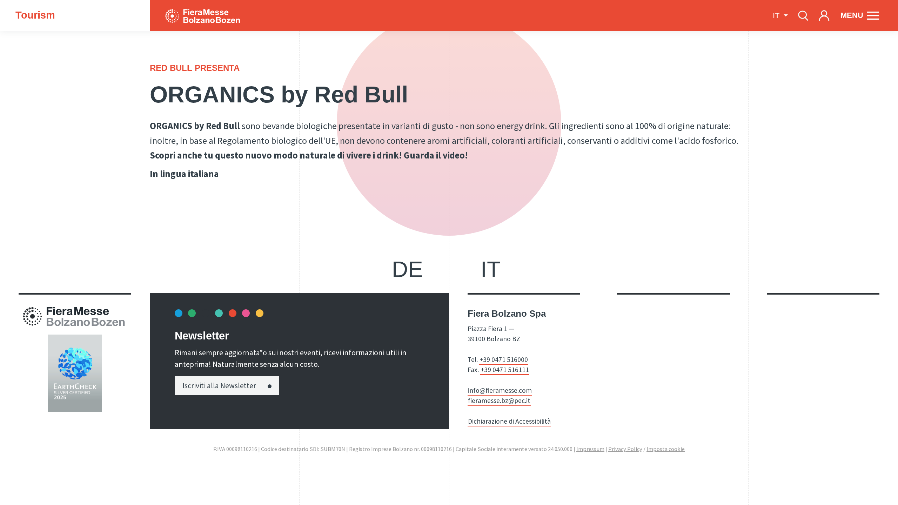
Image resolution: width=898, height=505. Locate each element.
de (407, 269)
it (491, 269)
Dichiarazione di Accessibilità (509, 421)
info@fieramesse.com (500, 390)
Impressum (590, 449)
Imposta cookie (665, 449)
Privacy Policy (625, 449)
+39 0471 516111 (505, 369)
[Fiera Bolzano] (209, 15)
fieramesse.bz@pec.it (499, 400)
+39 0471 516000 (504, 359)
